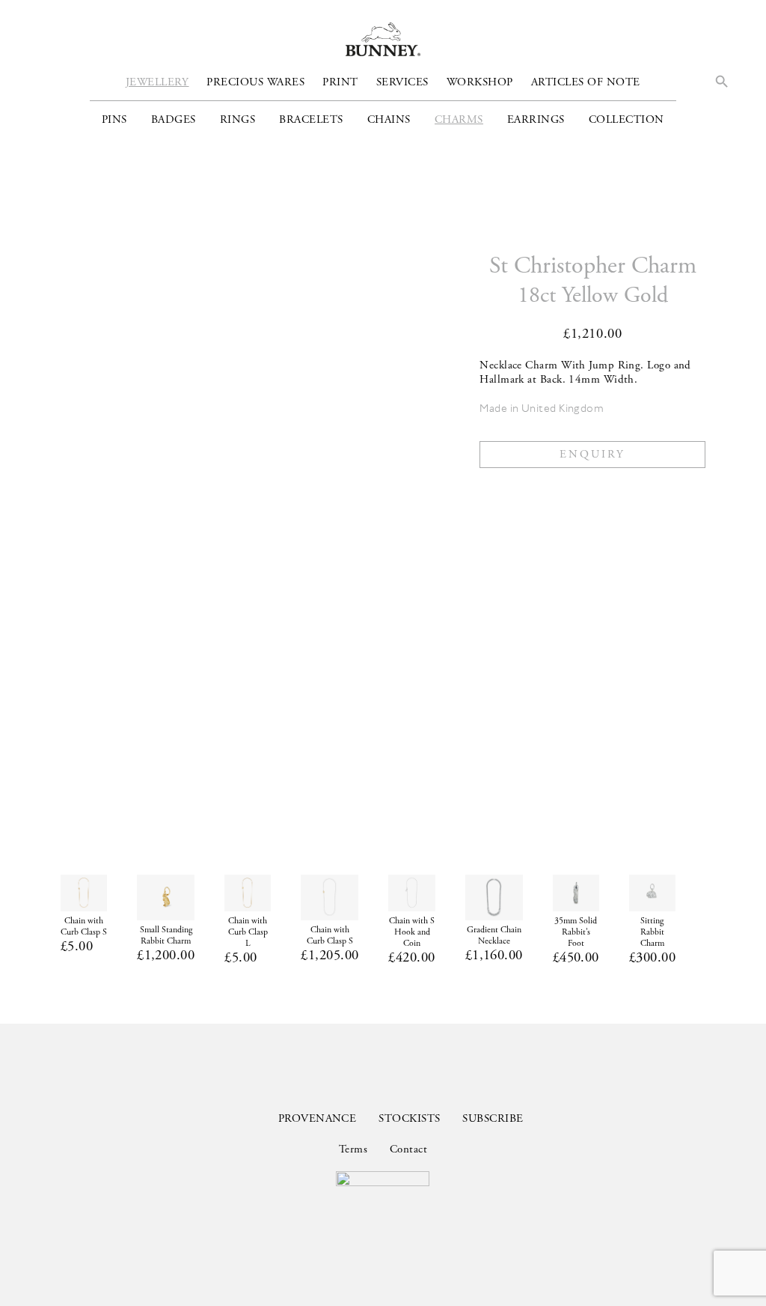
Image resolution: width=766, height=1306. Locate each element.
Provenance (317, 1118)
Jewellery (157, 82)
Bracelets (311, 119)
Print (340, 82)
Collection (626, 119)
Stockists (409, 1118)
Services (402, 82)
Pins (114, 119)
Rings (238, 119)
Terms (353, 1149)
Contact (408, 1149)
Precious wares (255, 82)
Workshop (480, 82)
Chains (389, 119)
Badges (173, 119)
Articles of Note (585, 82)
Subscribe (492, 1118)
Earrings (536, 119)
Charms (459, 119)
